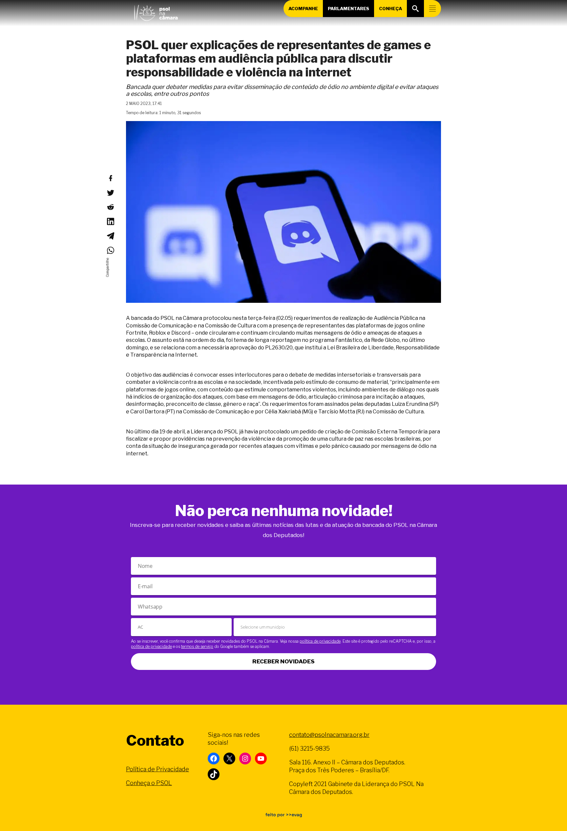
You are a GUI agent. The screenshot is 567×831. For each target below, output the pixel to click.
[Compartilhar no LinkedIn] (110, 221)
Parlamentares (348, 8)
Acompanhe (303, 8)
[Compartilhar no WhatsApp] (110, 250)
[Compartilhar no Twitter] (110, 192)
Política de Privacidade (157, 769)
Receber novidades (283, 661)
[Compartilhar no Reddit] (110, 207)
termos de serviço (197, 646)
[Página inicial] (156, 11)
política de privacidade (320, 641)
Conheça (390, 8)
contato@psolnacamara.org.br (329, 734)
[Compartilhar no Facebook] (110, 178)
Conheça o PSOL (149, 782)
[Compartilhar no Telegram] (110, 236)
